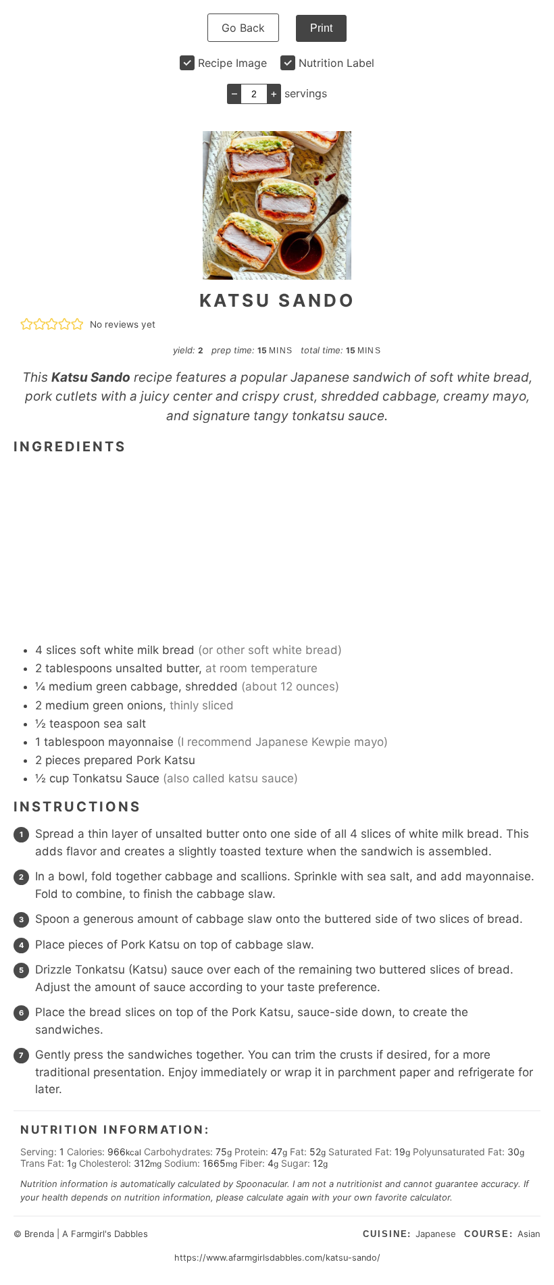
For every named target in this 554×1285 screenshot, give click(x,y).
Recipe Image (232, 63)
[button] (26, 324)
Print (321, 28)
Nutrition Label (336, 63)
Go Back (243, 27)
